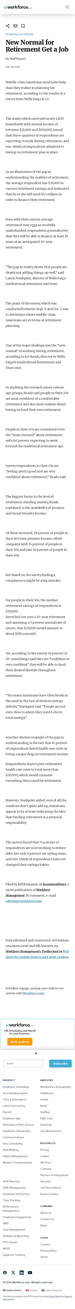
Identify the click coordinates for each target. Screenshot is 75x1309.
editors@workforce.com (24, 901)
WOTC (7, 1248)
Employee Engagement (17, 1217)
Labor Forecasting (14, 1105)
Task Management (14, 1229)
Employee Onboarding (16, 1131)
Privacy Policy (48, 1250)
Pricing (44, 1150)
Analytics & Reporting (16, 1236)
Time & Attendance (15, 1099)
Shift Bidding (10, 1150)
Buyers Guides (49, 1194)
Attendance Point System (18, 1124)
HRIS (6, 1223)
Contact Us (47, 1219)
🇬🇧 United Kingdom (51, 1290)
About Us (46, 1213)
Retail (43, 1105)
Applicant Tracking (14, 1255)
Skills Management (14, 1187)
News (43, 1225)
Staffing (45, 1112)
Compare (46, 1168)
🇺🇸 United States (12, 1290)
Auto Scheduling (13, 1143)
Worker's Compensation (17, 1162)
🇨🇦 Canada (31, 1290)
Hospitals (46, 1124)
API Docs (45, 1162)
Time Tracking (11, 1200)
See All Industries (50, 1131)
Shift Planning (11, 1181)
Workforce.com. (34, 993)
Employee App (11, 1118)
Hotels (44, 1099)
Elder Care (46, 1118)
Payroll (7, 1112)
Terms (44, 1257)
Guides (44, 1156)
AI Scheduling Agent (15, 1093)
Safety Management (15, 1156)
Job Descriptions (50, 1187)
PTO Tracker (10, 1242)
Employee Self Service (16, 1194)
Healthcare (47, 1093)
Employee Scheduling (16, 1087)
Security (45, 1181)
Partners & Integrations (54, 1175)
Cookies (45, 1244)
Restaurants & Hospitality (55, 1087)
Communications (13, 1137)
